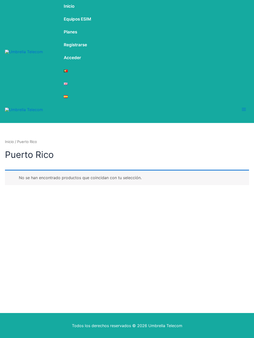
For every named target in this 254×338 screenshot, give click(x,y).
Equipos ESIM (77, 19)
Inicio (69, 6)
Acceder (72, 57)
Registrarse (75, 44)
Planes (70, 31)
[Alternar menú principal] (244, 109)
